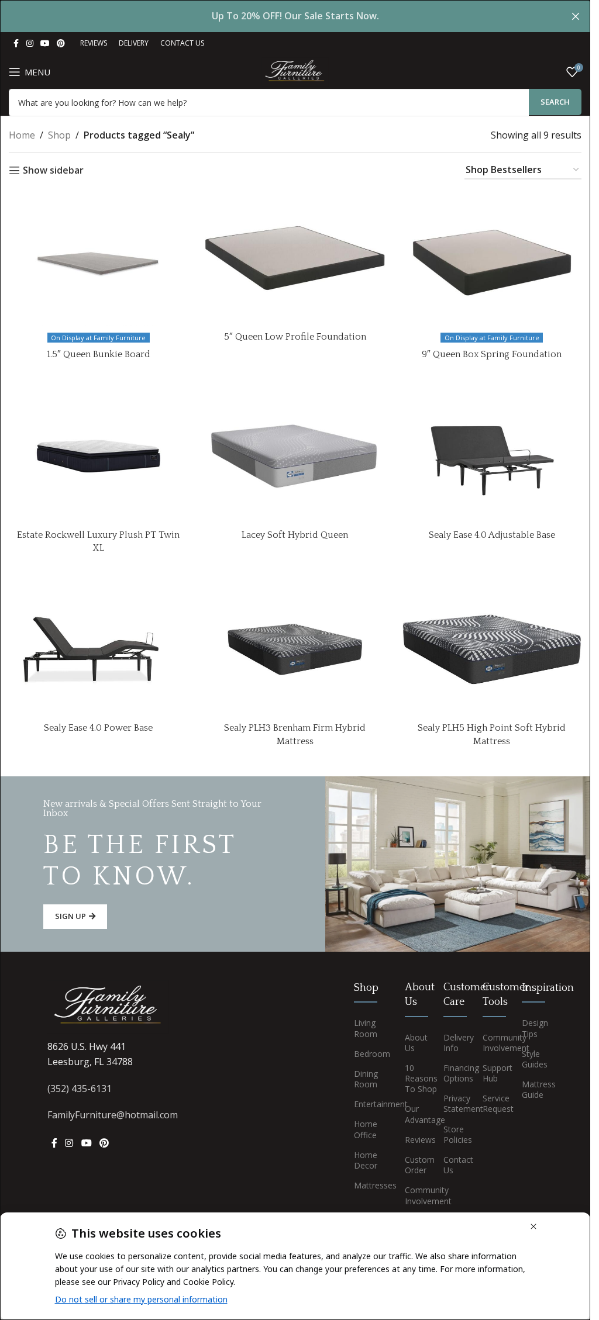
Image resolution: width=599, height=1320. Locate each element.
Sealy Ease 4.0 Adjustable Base (492, 535)
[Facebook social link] (16, 43)
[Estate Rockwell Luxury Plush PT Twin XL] (98, 456)
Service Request (493, 1103)
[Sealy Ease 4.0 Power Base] (98, 649)
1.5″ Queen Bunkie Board (98, 354)
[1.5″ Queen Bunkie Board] (98, 258)
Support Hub (493, 1073)
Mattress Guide (532, 1089)
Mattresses (370, 1185)
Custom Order (415, 1165)
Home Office (365, 1129)
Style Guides (532, 1059)
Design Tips (532, 1028)
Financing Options (454, 1073)
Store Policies (454, 1134)
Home (22, 135)
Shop (59, 135)
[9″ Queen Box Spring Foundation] (491, 258)
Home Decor (365, 1160)
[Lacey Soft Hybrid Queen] (294, 456)
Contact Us (454, 1165)
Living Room (365, 1028)
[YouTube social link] (45, 43)
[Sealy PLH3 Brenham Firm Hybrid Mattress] (294, 649)
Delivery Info (454, 1042)
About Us (415, 1042)
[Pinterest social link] (60, 43)
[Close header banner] (575, 16)
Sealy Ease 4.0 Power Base (98, 728)
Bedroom (370, 1053)
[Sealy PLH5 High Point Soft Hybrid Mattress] (491, 649)
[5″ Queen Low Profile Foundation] (294, 258)
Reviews (415, 1139)
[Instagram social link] (30, 43)
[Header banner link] (295, 16)
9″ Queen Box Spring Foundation (492, 354)
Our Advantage (415, 1114)
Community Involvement (415, 1195)
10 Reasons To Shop (415, 1078)
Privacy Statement (454, 1103)
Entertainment (370, 1104)
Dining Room (366, 1079)
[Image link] (108, 1006)
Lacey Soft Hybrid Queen (295, 535)
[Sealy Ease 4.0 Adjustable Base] (491, 456)
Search (555, 101)
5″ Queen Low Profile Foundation (295, 336)
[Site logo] (294, 70)
